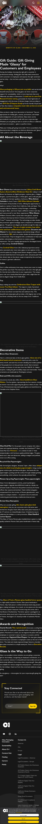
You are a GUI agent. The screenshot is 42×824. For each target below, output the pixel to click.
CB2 (10, 234)
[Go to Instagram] (10, 734)
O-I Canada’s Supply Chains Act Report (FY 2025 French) (27, 776)
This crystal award (19, 628)
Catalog (4, 757)
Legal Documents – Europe (26, 761)
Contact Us (22, 740)
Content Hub (6, 753)
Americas (20, 743)
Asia (19, 747)
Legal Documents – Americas (26, 758)
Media (4, 764)
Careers (5, 761)
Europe (20, 750)
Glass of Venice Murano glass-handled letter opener (22, 600)
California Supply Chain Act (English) (26, 781)
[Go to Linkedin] (16, 734)
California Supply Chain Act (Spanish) (26, 786)
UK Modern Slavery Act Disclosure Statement (28, 766)
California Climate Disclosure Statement (26, 792)
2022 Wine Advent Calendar (28, 201)
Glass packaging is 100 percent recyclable (15, 89)
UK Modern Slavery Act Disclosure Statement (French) (28, 771)
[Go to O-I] (4, 2)
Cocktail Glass (8, 248)
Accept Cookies (23, 822)
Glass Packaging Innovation (7, 741)
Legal (20, 754)
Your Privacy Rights (23, 815)
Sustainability (6, 746)
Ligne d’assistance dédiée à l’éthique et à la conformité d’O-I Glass (28, 806)
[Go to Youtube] (4, 734)
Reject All (23, 818)
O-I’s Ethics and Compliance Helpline (26, 800)
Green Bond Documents (25, 796)
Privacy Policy (19, 812)
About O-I (5, 749)
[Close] (39, 809)
